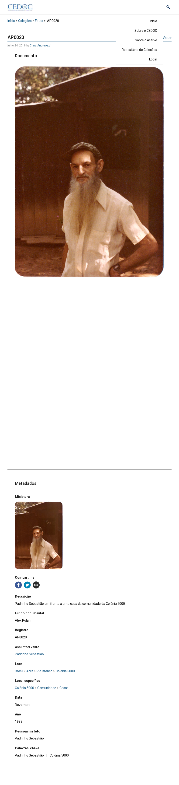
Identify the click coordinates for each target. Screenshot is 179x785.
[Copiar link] (36, 584)
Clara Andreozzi (40, 45)
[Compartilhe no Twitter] (27, 584)
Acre (29, 671)
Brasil (19, 671)
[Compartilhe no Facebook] (18, 584)
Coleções (25, 21)
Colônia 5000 (65, 671)
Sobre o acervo (146, 40)
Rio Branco (44, 671)
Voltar (167, 38)
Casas (64, 688)
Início (153, 21)
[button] (168, 7)
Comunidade (46, 688)
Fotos (39, 21)
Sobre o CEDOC (145, 30)
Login (153, 59)
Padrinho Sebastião (29, 654)
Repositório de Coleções (139, 50)
